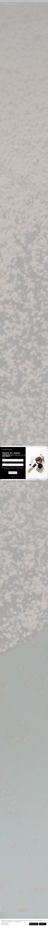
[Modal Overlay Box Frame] (24, 463)
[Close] (46, 920)
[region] (24, 922)
